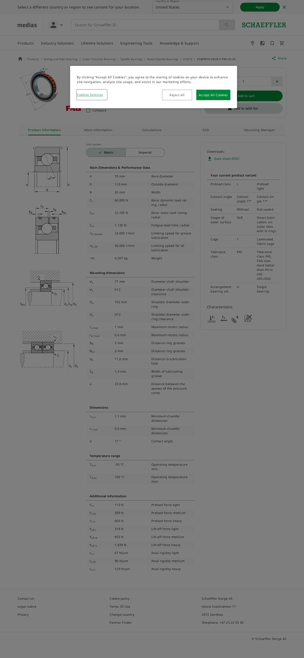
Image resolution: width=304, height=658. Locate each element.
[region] (153, 87)
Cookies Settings (90, 95)
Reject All (177, 95)
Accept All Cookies (213, 95)
